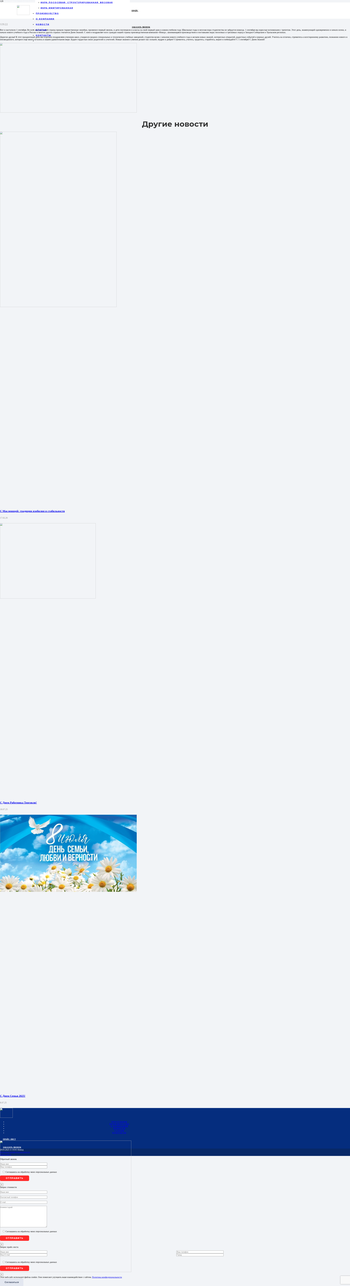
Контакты (119, 1133)
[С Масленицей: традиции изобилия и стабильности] (58, 306)
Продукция (119, 1122)
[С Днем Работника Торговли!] (48, 598)
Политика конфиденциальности (107, 1277)
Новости (119, 1128)
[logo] (23, 14)
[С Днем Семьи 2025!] (68, 891)
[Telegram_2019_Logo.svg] (65, 1271)
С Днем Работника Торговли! (18, 802)
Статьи (119, 1131)
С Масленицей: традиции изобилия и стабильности (32, 511)
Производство (119, 1124)
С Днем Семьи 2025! (12, 1095)
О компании (119, 1126)
